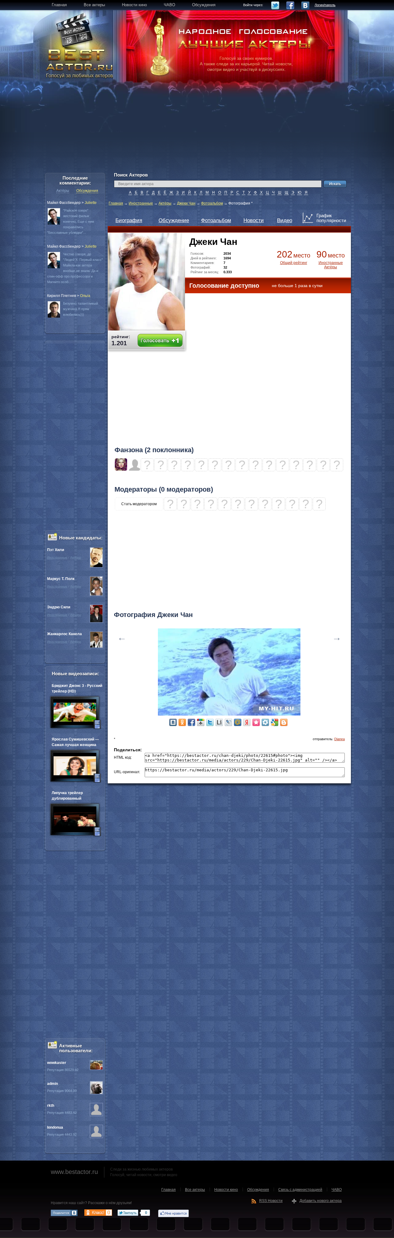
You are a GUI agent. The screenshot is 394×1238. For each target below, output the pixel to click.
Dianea (339, 739)
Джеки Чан (186, 203)
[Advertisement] (197, 129)
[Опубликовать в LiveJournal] (228, 722)
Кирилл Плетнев (61, 296)
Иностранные (141, 203)
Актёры (165, 203)
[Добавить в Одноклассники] (182, 722)
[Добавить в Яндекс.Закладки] (247, 722)
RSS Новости (271, 1201)
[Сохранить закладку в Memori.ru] (256, 722)
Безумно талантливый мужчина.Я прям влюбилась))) (80, 309)
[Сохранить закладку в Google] (274, 722)
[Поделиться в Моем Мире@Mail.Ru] (237, 722)
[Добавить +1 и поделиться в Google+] (200, 722)
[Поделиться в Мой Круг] (265, 722)
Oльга (85, 296)
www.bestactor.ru (74, 1171)
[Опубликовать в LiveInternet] (219, 722)
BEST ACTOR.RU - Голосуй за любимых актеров (80, 63)
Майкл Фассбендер (64, 203)
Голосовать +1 (160, 340)
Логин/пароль (325, 5)
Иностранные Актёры (331, 265)
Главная (116, 203)
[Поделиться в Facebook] (191, 722)
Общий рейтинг (293, 263)
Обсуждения (87, 191)
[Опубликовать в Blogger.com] (283, 722)
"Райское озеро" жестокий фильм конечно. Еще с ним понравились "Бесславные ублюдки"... (70, 221)
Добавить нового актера (321, 1201)
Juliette (91, 203)
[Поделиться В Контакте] (173, 722)
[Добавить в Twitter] (210, 722)
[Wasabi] (121, 469)
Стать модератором (139, 504)
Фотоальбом (212, 203)
